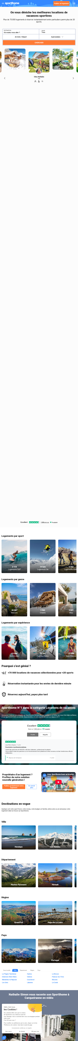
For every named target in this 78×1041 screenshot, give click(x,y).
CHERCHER (39, 43)
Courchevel (30, 980)
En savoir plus (31, 787)
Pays (39, 970)
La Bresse (55, 974)
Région (32, 970)
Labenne (30, 982)
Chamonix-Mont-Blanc (9, 977)
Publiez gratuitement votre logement (14, 787)
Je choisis (22, 1031)
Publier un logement (61, 3)
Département (23, 970)
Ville (15, 970)
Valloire (29, 977)
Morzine (54, 980)
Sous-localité (6, 970)
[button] (4, 1037)
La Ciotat (55, 982)
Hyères (29, 974)
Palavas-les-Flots (58, 977)
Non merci (8, 1031)
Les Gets (5, 982)
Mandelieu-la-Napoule (9, 980)
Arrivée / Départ (21, 37)
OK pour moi (35, 1031)
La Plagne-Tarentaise (9, 974)
